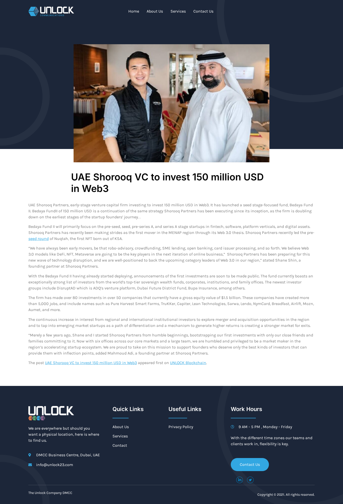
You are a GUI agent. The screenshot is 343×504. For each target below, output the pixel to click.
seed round (38, 238)
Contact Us (203, 11)
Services (178, 11)
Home (133, 11)
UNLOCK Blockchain (188, 362)
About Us (155, 11)
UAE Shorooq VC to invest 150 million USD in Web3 (91, 362)
